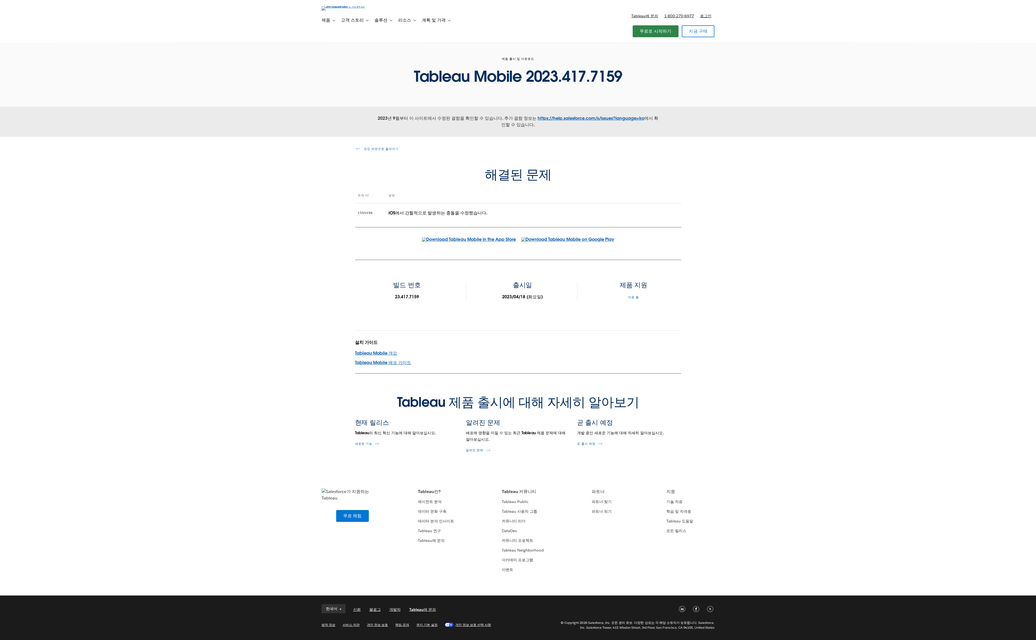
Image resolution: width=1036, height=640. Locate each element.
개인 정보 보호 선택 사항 (473, 624)
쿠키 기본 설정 (426, 624)
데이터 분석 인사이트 (436, 521)
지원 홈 (633, 297)
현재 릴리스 (372, 422)
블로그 (375, 609)
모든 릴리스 (676, 530)
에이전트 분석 (430, 501)
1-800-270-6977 (679, 15)
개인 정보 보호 (377, 624)
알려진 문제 (483, 422)
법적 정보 (328, 624)
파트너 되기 (602, 511)
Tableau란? (429, 491)
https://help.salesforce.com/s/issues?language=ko (591, 118)
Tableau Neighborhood (523, 550)
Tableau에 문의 (644, 15)
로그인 (705, 15)
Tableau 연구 (429, 530)
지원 (670, 491)
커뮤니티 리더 (514, 521)
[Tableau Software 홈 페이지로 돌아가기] (344, 6)
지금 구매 (698, 31)
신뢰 (357, 609)
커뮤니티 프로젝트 (517, 540)
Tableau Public (515, 501)
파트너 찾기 (602, 501)
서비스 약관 (351, 624)
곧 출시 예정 (595, 422)
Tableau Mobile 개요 (376, 353)
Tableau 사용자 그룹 (519, 511)
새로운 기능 (363, 444)
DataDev (509, 530)
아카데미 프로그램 (517, 559)
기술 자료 (674, 501)
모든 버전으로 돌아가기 (380, 149)
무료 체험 (352, 516)
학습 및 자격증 (678, 511)
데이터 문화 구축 (432, 511)
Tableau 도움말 (679, 521)
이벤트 (507, 569)
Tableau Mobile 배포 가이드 (383, 362)
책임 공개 (402, 624)
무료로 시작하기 (656, 31)
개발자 (395, 609)
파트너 (598, 491)
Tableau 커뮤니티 (519, 491)
